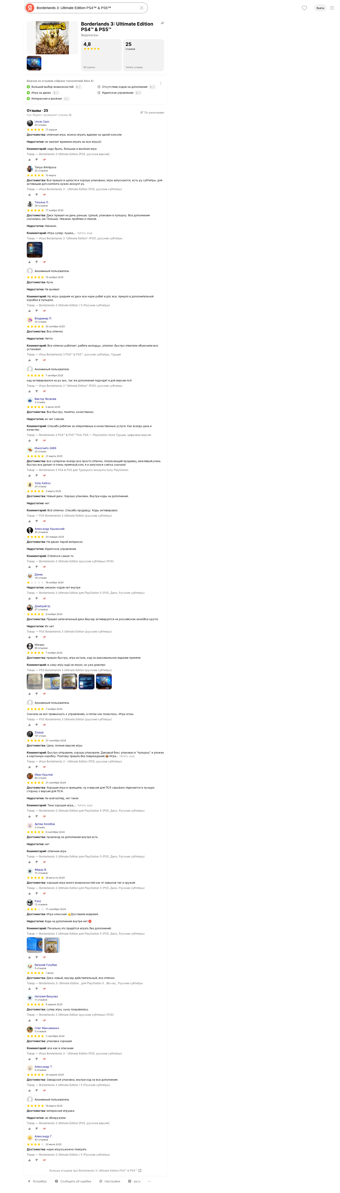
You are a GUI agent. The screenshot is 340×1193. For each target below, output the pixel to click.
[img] (35, 129)
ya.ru (137, 1181)
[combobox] (85, 8)
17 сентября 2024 (56, 909)
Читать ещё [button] (84, 233)
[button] (34, 63)
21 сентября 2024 (56, 782)
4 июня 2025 (53, 406)
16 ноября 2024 (55, 582)
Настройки (112, 1181)
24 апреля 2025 (55, 1074)
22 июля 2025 (53, 1144)
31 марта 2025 (54, 456)
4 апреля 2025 (54, 1004)
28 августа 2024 (55, 877)
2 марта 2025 (53, 491)
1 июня (50, 972)
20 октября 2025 (55, 326)
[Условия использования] (160, 83)
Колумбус (40, 1181)
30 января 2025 (55, 536)
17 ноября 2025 (54, 210)
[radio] (29, 160)
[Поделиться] (162, 22)
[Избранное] (304, 8)
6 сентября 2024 (55, 831)
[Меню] (332, 8)
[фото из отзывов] (34, 250)
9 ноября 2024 (54, 614)
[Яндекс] (30, 8)
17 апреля (51, 129)
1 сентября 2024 (55, 1036)
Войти (320, 8)
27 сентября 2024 (56, 740)
